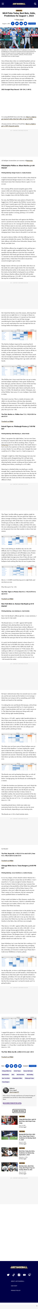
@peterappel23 (14, 1092)
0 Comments (32, 23)
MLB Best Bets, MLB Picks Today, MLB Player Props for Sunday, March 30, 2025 (27, 1167)
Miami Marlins (5, 1074)
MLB (13, 1074)
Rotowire (29, 160)
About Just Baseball (17, 1281)
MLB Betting (30, 1074)
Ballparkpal (5, 445)
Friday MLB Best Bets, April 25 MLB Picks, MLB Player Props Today (27, 1121)
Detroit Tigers (17, 1071)
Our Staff (14, 1286)
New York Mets (6, 1078)
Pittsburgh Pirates (29, 1078)
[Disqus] (19, 1234)
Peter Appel (20, 19)
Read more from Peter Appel (12, 1103)
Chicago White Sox (6, 1071)
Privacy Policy (15, 1290)
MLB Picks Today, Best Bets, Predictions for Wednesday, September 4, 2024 (27, 1152)
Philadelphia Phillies (17, 1078)
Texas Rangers (5, 1082)
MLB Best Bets (20, 1074)
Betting (22, 1116)
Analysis (19, 10)
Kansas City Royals (28, 1071)
